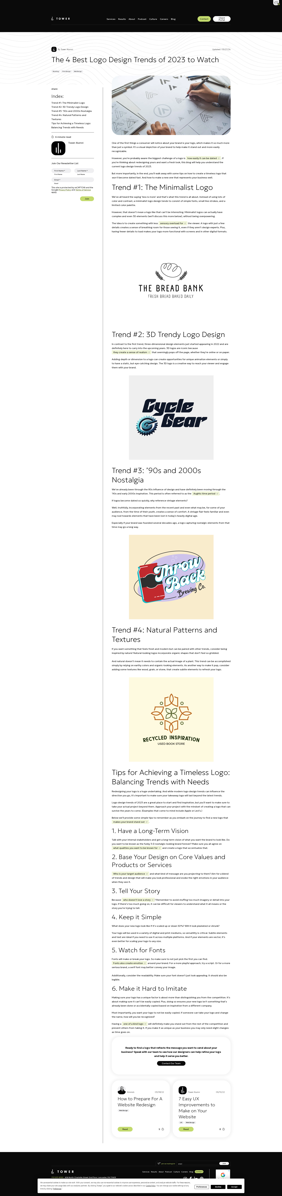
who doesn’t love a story (137, 899)
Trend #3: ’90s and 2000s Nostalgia (71, 110)
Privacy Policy (65, 190)
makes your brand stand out (129, 821)
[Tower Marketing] (60, 19)
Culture (153, 19)
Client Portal (222, 19)
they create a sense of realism (130, 352)
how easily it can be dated (202, 158)
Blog (173, 19)
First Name (58, 174)
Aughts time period (204, 493)
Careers (164, 19)
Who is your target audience (129, 873)
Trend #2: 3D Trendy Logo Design (69, 106)
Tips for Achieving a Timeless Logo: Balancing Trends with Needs (71, 125)
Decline (218, 1187)
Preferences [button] (57, 1189)
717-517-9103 (57, 1177)
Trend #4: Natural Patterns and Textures (68, 117)
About (132, 19)
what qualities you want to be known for (135, 847)
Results (122, 19)
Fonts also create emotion (128, 963)
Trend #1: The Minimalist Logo (68, 102)
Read (125, 1128)
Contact (204, 19)
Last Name (81, 174)
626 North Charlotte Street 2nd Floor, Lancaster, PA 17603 (90, 1177)
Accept (234, 1187)
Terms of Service (83, 190)
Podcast (142, 19)
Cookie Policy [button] (151, 1186)
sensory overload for (171, 223)
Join (87, 198)
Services (111, 19)
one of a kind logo (133, 1023)
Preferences (201, 1187)
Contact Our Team (171, 1063)
